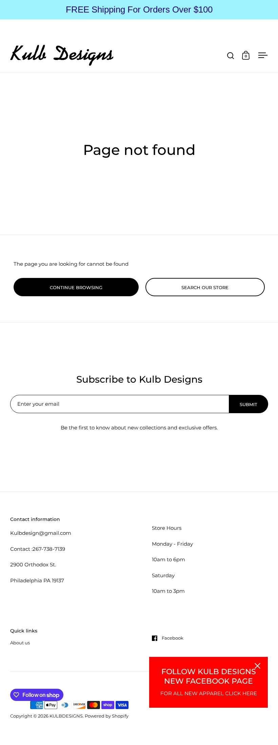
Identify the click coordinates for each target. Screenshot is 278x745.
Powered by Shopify (106, 716)
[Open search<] (230, 55)
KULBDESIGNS (66, 716)
